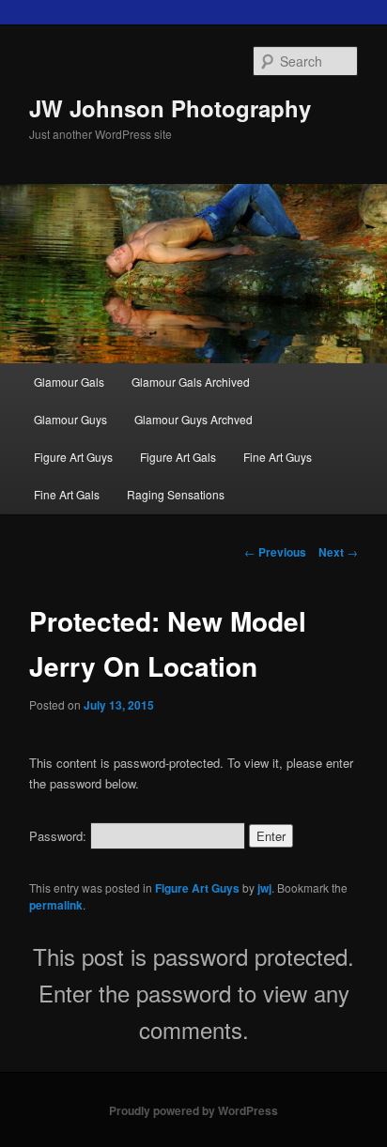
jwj (264, 887)
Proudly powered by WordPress (193, 1110)
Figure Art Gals (178, 457)
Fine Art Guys (277, 457)
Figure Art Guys (73, 457)
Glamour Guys (70, 419)
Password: (59, 836)
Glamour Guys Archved (193, 419)
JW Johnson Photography (170, 108)
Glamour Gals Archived (191, 382)
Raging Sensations (175, 494)
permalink (56, 904)
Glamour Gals (69, 382)
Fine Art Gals (67, 494)
